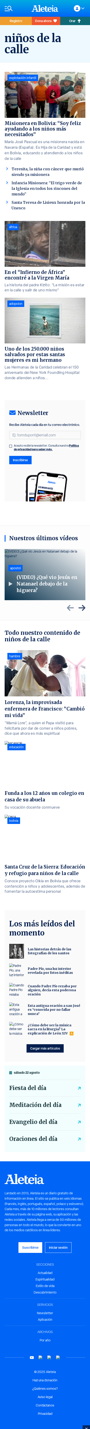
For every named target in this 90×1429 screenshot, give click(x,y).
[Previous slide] (70, 608)
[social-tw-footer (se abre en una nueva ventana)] (49, 1357)
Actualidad (45, 1273)
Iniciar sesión (58, 1247)
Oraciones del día (33, 1139)
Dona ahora (43, 21)
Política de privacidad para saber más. (46, 447)
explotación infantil (22, 78)
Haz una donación (45, 1380)
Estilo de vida (45, 1286)
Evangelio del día (33, 1122)
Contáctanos (45, 1405)
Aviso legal (45, 1397)
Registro (16, 21)
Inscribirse (20, 460)
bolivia (13, 821)
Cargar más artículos (45, 1048)
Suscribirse (30, 1247)
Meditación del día (35, 1105)
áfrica (13, 227)
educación (16, 747)
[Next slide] (81, 608)
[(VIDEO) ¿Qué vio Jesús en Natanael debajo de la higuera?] (45, 574)
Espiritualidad (45, 1279)
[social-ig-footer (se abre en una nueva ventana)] (58, 1357)
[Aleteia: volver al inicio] (45, 8)
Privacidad (45, 1414)
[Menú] (16, 8)
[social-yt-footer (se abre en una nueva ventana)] (32, 1357)
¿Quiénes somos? (45, 1388)
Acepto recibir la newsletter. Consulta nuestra (46, 447)
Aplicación (45, 1319)
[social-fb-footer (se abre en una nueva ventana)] (41, 1357)
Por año (45, 1340)
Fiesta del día (27, 1088)
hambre (14, 656)
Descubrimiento (45, 1292)
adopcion (15, 304)
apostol (15, 568)
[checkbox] (10, 446)
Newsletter (45, 1313)
